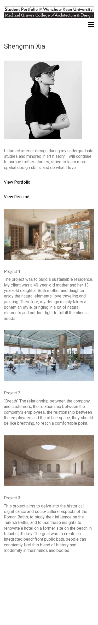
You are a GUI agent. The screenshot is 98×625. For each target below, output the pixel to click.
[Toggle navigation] (91, 24)
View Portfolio (17, 182)
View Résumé (16, 196)
